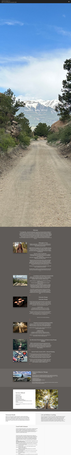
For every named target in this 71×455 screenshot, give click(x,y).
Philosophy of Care (43, 242)
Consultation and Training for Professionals (43, 275)
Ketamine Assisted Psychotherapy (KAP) (43, 322)
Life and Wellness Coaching (48, 415)
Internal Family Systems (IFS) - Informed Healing (43, 351)
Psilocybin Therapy (43, 297)
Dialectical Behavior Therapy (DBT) (44, 372)
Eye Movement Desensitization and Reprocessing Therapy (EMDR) (43, 340)
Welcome (35, 230)
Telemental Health (11, 415)
